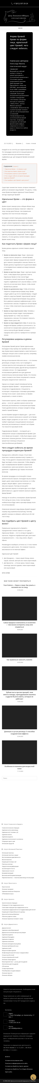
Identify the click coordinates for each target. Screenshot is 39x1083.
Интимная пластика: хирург (10, 855)
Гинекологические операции (10, 828)
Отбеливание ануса (7, 894)
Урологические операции (9, 903)
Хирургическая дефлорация (10, 866)
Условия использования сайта (14, 1060)
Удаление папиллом (8, 941)
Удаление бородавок (8, 937)
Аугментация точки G (8, 868)
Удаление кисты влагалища (10, 830)
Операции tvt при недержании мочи (13, 905)
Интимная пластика (8, 853)
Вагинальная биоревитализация (11, 875)
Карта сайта (8, 1072)
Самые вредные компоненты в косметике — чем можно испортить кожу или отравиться (19, 625)
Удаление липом (7, 834)
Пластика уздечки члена (9, 916)
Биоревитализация (7, 873)
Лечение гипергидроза (9, 959)
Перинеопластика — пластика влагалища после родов (18, 877)
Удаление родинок (7, 837)
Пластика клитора (7, 864)
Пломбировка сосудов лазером (11, 971)
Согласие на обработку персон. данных (16, 1066)
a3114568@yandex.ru (15, 1028)
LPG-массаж (5, 966)
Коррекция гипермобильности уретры (13, 912)
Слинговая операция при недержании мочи (15, 907)
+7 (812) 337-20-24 (21, 3)
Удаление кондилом (8, 939)
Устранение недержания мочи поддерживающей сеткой (18, 910)
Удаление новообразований (10, 930)
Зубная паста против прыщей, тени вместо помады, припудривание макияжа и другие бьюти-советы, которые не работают (19, 695)
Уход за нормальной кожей (10, 957)
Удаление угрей (6, 948)
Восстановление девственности (11, 857)
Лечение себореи (7, 975)
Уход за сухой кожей (8, 955)
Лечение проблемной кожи (10, 946)
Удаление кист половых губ (10, 832)
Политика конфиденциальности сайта (16, 1063)
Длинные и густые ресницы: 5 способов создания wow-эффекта (19, 732)
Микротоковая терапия (9, 950)
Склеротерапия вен (7, 968)
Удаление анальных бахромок (11, 891)
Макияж (18, 143)
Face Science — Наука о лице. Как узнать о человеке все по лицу (19, 586)
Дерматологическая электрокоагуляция (14, 932)
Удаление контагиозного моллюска (12, 839)
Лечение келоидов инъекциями (11, 944)
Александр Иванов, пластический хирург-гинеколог (18, 66)
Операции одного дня (8, 841)
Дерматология (6, 928)
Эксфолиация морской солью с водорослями (15, 953)
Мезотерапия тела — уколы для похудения (14, 962)
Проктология (6, 887)
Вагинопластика (7, 859)
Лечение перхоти (7, 973)
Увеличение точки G (8, 871)
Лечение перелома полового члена (12, 919)
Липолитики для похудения (10, 964)
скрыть (15, 166)
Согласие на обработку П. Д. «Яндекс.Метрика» (19, 1069)
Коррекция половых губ (9, 862)
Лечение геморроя (7, 889)
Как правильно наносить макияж (19, 660)
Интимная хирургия (8, 843)
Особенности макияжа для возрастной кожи (19, 767)
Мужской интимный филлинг (10, 914)
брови (8, 573)
